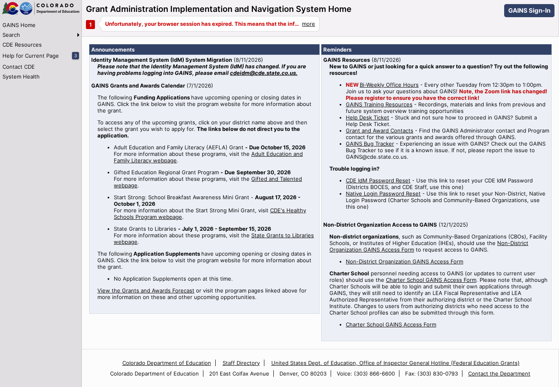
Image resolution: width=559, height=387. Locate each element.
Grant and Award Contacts (379, 130)
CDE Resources (22, 44)
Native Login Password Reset (383, 193)
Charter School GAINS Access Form (431, 280)
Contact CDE (18, 66)
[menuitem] (40, 25)
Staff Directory (241, 363)
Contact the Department (499, 373)
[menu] (40, 50)
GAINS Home (19, 25)
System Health (21, 76)
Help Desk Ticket (367, 117)
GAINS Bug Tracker (370, 143)
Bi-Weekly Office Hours (389, 84)
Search (11, 35)
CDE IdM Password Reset (378, 180)
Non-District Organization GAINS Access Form (404, 261)
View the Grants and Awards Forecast (145, 290)
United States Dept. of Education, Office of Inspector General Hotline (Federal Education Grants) (395, 363)
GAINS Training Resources (379, 104)
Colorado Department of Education (166, 363)
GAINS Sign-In (529, 10)
